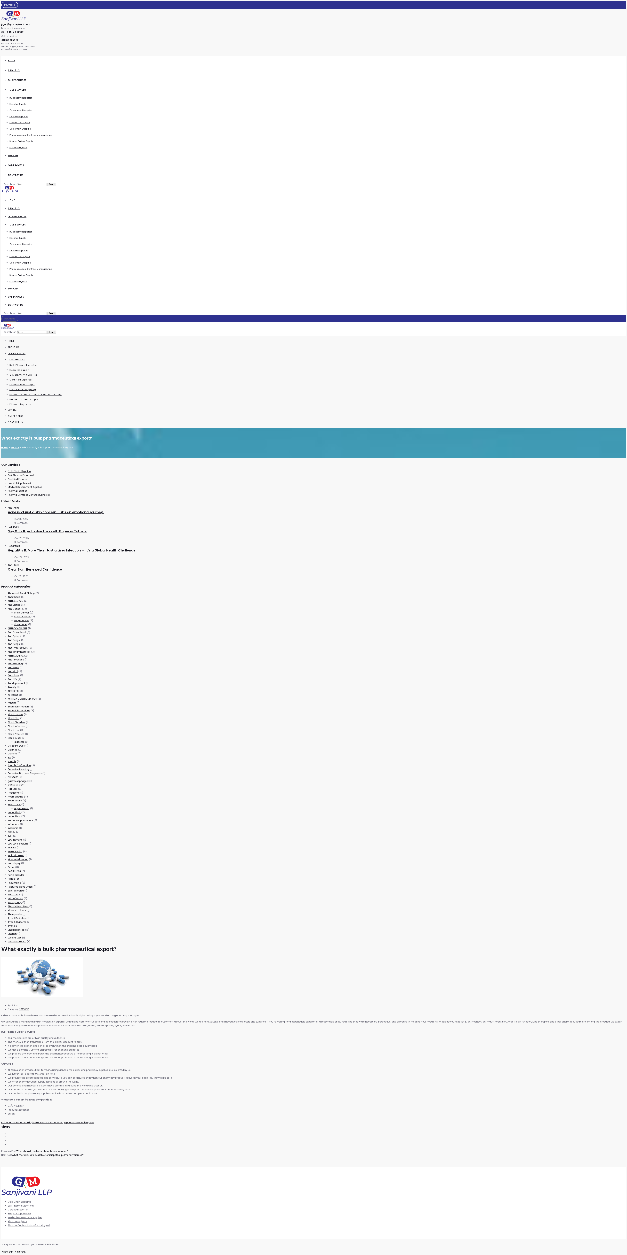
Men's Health (15, 851)
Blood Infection (16, 726)
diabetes (19, 742)
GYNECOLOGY (16, 785)
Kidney (11, 832)
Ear (9, 757)
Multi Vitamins (16, 855)
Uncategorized (16, 929)
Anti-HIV (12, 679)
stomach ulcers (17, 910)
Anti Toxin (13, 667)
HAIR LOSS (13, 526)
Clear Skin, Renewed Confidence (35, 569)
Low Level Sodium (18, 843)
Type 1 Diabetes (17, 918)
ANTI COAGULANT (17, 628)
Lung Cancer (21, 620)
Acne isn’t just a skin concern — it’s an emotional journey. (56, 512)
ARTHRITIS (13, 691)
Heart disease (15, 796)
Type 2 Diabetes (17, 922)
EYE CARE (13, 777)
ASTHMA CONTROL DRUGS (22, 698)
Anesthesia (14, 597)
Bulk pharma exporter (13, 1122)
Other (11, 867)
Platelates (13, 879)
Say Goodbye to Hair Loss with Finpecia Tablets (47, 531)
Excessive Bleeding (18, 769)
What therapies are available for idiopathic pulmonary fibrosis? (48, 1155)
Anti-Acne (13, 507)
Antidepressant (16, 683)
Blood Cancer (15, 714)
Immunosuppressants (20, 820)
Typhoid (12, 926)
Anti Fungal (14, 640)
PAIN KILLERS (14, 871)
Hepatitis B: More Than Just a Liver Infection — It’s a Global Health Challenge (72, 550)
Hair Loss (12, 788)
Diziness (12, 753)
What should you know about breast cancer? (42, 1151)
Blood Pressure (16, 734)
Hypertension (21, 808)
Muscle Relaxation (18, 859)
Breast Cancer (22, 616)
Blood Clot (13, 718)
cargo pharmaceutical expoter (76, 1122)
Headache (14, 792)
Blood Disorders (16, 722)
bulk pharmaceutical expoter (42, 1122)
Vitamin (12, 933)
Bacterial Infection (18, 706)
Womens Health (17, 941)
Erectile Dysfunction (19, 765)
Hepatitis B (14, 546)
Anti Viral (13, 671)
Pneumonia (14, 882)
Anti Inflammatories (19, 651)
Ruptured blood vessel (20, 886)
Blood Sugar (14, 738)
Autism (12, 702)
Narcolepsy (14, 863)
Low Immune (15, 839)
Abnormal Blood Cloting (21, 593)
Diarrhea (12, 749)
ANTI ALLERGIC (15, 601)
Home (4, 447)
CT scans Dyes (16, 745)
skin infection (15, 898)
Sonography (15, 902)
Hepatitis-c (14, 816)
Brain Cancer (21, 612)
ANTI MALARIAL (16, 655)
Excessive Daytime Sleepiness (25, 773)
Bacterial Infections (19, 710)
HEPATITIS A (14, 804)
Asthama (13, 695)
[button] (13, 1251)
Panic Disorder (16, 875)
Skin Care (13, 894)
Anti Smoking (15, 663)
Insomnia (13, 828)
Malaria (12, 847)
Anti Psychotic (16, 659)
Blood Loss (13, 730)
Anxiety (12, 687)
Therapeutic (15, 914)
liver (10, 835)
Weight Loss (14, 937)
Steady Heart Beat (18, 906)
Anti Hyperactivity (18, 648)
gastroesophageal (18, 781)
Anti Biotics (14, 604)
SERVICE (15, 447)
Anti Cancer (14, 608)
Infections (13, 824)
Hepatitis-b (14, 812)
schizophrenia (16, 890)
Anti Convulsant (17, 632)
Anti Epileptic (15, 636)
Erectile (12, 761)
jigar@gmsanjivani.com (15, 24)
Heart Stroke (15, 800)
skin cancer (20, 624)
